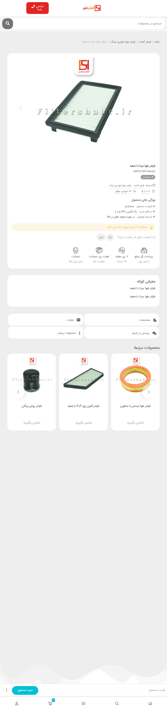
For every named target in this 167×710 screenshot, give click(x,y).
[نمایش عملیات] (6, 690)
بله (110, 237)
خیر (101, 237)
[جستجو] (7, 23)
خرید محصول (25, 690)
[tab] (121, 320)
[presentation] (20, 107)
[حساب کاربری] (16, 703)
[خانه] (150, 703)
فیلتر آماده (145, 42)
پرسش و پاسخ (141, 333)
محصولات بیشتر (67, 333)
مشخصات (145, 320)
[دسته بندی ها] (83, 703)
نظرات (71, 320)
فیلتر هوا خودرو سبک (123, 42)
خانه (157, 42)
